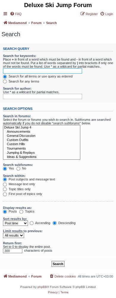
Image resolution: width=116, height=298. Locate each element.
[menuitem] (16, 14)
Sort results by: (15, 219)
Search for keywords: (19, 56)
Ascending (42, 223)
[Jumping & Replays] (42, 153)
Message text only (21, 184)
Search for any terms (23, 81)
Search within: (14, 175)
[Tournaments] (42, 149)
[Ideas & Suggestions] (42, 157)
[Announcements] (42, 132)
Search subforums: (18, 165)
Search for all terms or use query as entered (40, 76)
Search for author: (17, 88)
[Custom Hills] (42, 144)
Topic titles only (19, 189)
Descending (66, 223)
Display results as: (17, 208)
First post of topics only (25, 194)
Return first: (12, 243)
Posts (12, 211)
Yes (11, 168)
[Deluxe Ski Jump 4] (42, 128)
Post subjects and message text (31, 179)
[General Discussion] (42, 136)
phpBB (42, 287)
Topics (29, 211)
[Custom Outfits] (42, 140)
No (23, 168)
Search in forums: (17, 116)
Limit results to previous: (23, 231)
